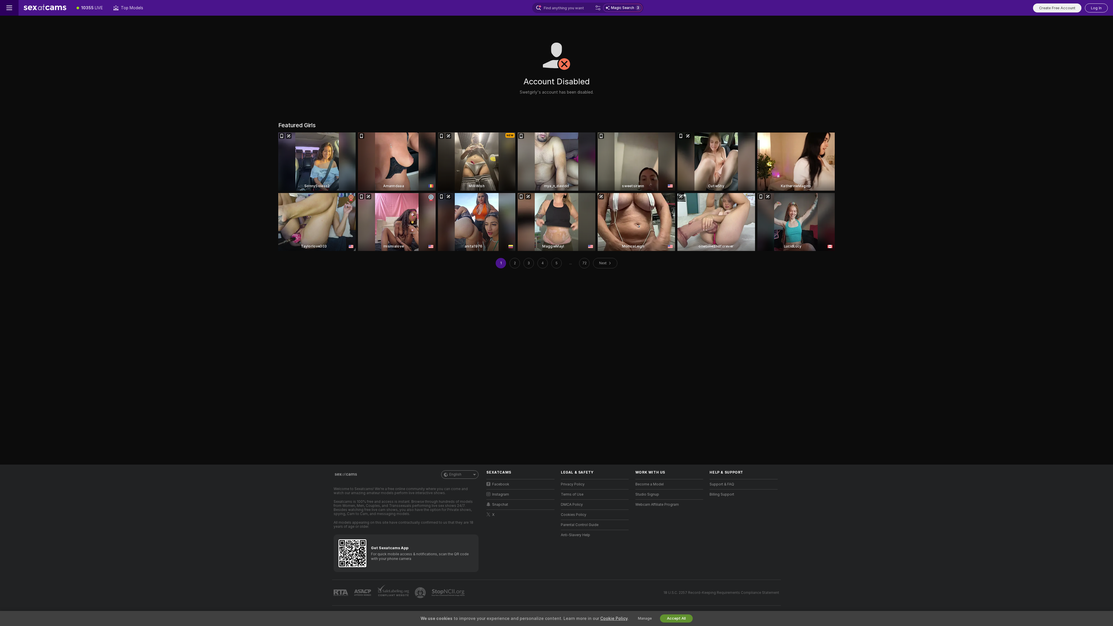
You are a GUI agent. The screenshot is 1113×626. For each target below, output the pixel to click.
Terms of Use (572, 494)
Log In (1096, 8)
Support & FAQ (722, 484)
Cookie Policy (614, 618)
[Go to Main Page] (45, 8)
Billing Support (722, 494)
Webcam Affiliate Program (657, 505)
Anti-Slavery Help (575, 535)
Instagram (500, 494)
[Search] (598, 8)
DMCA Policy (572, 505)
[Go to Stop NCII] (449, 592)
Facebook (500, 484)
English (455, 474)
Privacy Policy (573, 484)
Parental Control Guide (580, 525)
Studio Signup (647, 494)
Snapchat (500, 505)
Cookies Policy (573, 515)
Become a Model (649, 484)
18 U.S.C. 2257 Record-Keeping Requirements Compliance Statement (721, 593)
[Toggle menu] (9, 8)
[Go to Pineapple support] (421, 592)
